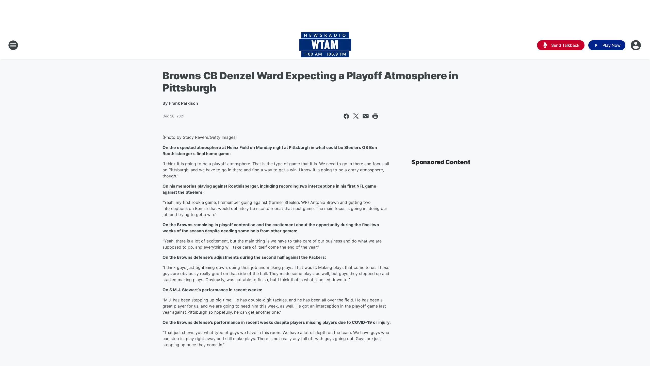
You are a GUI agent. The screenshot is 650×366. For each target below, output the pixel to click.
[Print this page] (375, 116)
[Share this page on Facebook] (346, 116)
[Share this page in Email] (365, 116)
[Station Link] (325, 45)
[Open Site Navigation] (13, 45)
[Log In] (636, 45)
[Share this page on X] (356, 116)
